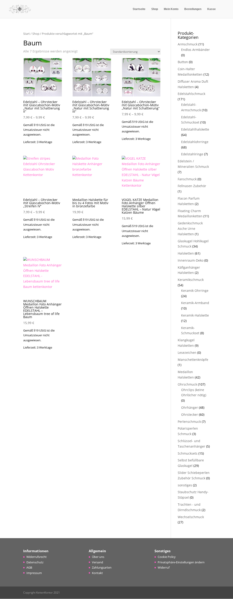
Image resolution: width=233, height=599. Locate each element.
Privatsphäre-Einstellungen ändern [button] (181, 562)
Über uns (98, 557)
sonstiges (185, 485)
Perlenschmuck (189, 421)
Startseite (139, 9)
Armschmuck (188, 44)
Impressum (34, 573)
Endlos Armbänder (195, 49)
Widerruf (164, 567)
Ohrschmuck (187, 384)
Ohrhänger (189, 407)
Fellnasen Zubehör (192, 186)
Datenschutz (34, 562)
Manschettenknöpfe (193, 359)
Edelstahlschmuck (191, 94)
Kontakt (97, 573)
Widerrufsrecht (36, 557)
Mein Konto (171, 9)
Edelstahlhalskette (195, 129)
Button (183, 62)
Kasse (211, 9)
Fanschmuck (187, 179)
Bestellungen (192, 9)
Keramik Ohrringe (194, 290)
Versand (97, 562)
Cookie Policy (167, 557)
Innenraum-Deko (190, 260)
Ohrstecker (189, 414)
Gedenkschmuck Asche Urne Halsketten (190, 228)
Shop (154, 9)
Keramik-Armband (195, 303)
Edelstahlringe (192, 154)
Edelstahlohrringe (194, 142)
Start (26, 34)
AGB (29, 567)
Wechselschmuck (191, 517)
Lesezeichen (187, 352)
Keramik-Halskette (195, 315)
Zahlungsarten (101, 567)
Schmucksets (188, 453)
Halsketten (186, 253)
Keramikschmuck (191, 279)
